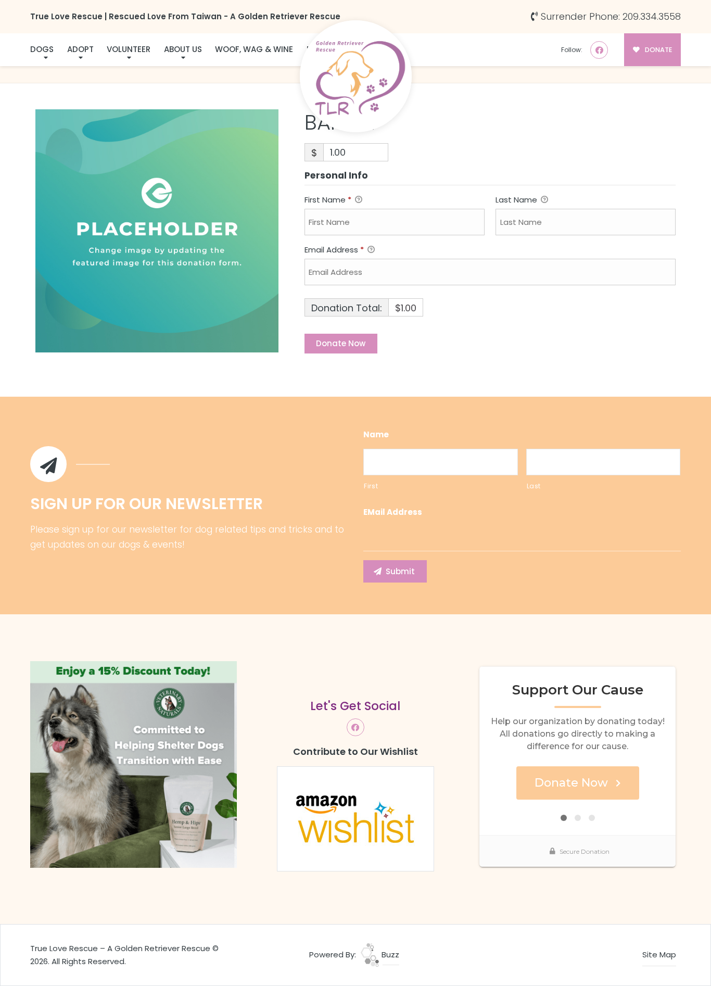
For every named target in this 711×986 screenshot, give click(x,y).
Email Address (334, 249)
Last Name (517, 199)
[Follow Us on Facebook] (599, 50)
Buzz (389, 954)
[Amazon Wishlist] (355, 818)
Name (376, 434)
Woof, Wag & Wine (254, 49)
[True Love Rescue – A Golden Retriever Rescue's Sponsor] (133, 764)
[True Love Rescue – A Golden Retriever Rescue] (356, 76)
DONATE (657, 49)
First (371, 486)
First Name (327, 199)
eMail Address (392, 512)
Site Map (659, 954)
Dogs (42, 49)
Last (534, 486)
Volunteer (128, 49)
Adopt (80, 49)
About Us (183, 49)
